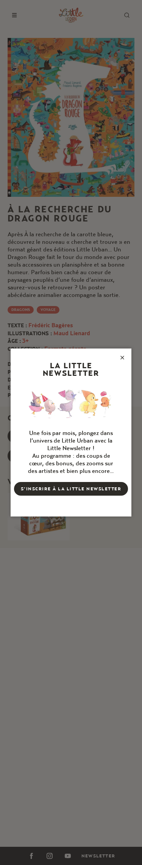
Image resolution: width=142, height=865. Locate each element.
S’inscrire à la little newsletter (71, 488)
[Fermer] (122, 358)
